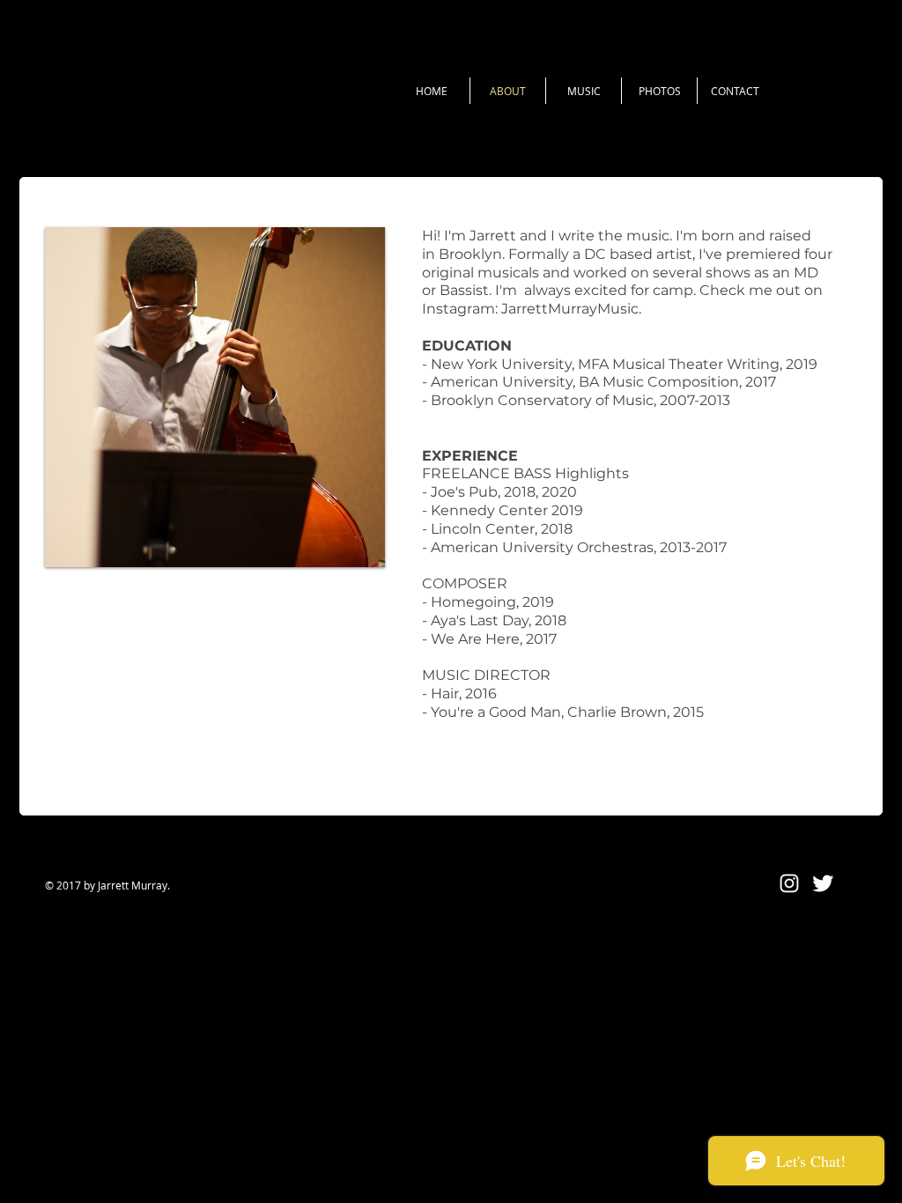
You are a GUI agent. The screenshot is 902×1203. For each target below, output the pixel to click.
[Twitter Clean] (822, 883)
